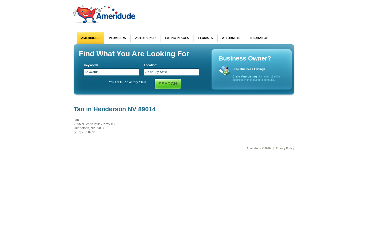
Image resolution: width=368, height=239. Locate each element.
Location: (150, 65)
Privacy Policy (285, 148)
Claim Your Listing (245, 76)
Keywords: (91, 65)
